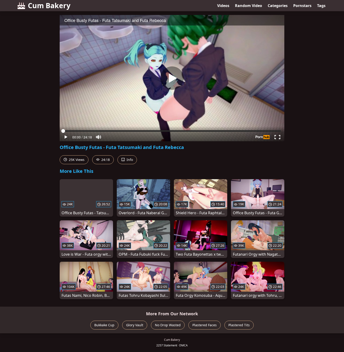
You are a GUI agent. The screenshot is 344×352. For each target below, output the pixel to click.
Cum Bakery (49, 5)
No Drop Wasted (168, 325)
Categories (278, 5)
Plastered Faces (204, 325)
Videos (223, 5)
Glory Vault (134, 325)
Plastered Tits (239, 325)
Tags (321, 5)
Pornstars (302, 5)
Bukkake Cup (104, 325)
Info (129, 159)
